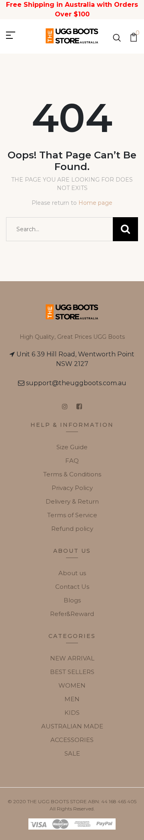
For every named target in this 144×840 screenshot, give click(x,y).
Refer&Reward (72, 614)
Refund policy (72, 528)
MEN (72, 699)
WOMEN (72, 685)
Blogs (72, 600)
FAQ (72, 460)
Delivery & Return (72, 501)
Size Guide (72, 447)
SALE (72, 753)
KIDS (72, 712)
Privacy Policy (72, 488)
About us (72, 573)
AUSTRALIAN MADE (72, 726)
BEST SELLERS (72, 672)
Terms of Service (72, 515)
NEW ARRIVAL (72, 658)
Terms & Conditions (72, 474)
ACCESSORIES (72, 740)
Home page (95, 202)
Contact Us (72, 586)
